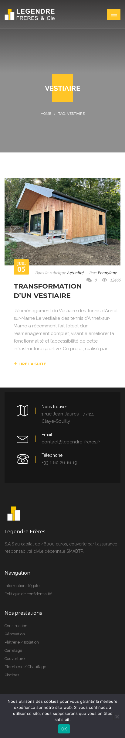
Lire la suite (32, 364)
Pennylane (107, 273)
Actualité (75, 273)
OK (64, 728)
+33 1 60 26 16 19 (59, 462)
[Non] (116, 716)
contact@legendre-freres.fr (71, 442)
